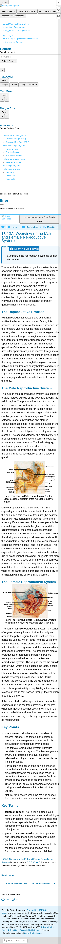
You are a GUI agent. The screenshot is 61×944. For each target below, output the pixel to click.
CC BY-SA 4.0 (33, 862)
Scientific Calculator (14, 155)
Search (5, 940)
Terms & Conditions (10, 930)
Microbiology (53, 227)
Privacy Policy (47, 927)
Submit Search (8, 61)
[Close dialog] (2, 204)
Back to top (6, 875)
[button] (10, 176)
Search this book (7, 52)
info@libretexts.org (32, 933)
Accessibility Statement (30, 930)
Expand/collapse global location (58, 226)
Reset (4, 80)
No (17, 899)
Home (14, 227)
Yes (7, 899)
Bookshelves (32, 227)
